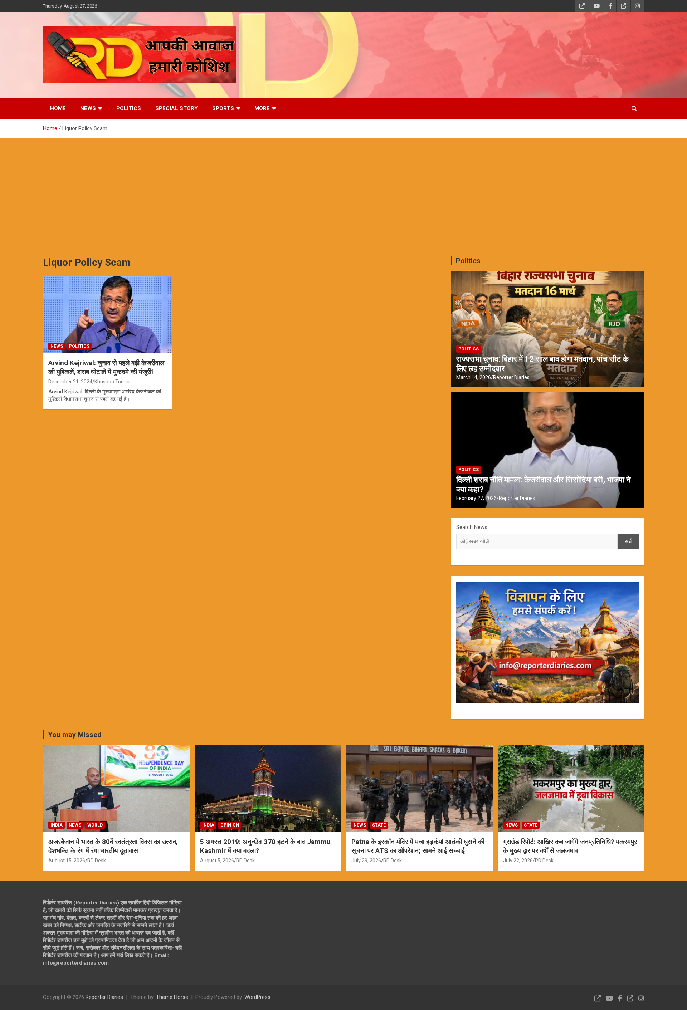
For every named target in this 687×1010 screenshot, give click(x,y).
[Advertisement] (343, 192)
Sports (223, 108)
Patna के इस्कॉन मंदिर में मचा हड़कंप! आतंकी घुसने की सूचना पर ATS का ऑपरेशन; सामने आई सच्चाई (417, 846)
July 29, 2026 (366, 860)
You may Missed (75, 734)
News (88, 108)
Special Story (176, 108)
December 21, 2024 (70, 381)
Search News (471, 527)
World (95, 825)
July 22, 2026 (518, 860)
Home (58, 108)
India (56, 825)
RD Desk (96, 860)
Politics (128, 108)
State (379, 825)
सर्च (628, 541)
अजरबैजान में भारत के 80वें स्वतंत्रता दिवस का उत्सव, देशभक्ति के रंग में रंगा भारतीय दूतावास (113, 846)
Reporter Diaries (511, 377)
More (262, 108)
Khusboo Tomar (112, 381)
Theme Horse (172, 997)
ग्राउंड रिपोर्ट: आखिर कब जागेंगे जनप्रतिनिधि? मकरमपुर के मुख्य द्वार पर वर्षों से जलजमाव (570, 846)
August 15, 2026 (66, 860)
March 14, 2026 (473, 377)
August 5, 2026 (217, 860)
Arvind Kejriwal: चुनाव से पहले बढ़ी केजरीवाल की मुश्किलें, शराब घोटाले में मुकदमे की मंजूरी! (106, 367)
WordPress (257, 997)
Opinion (229, 825)
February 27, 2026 (476, 498)
